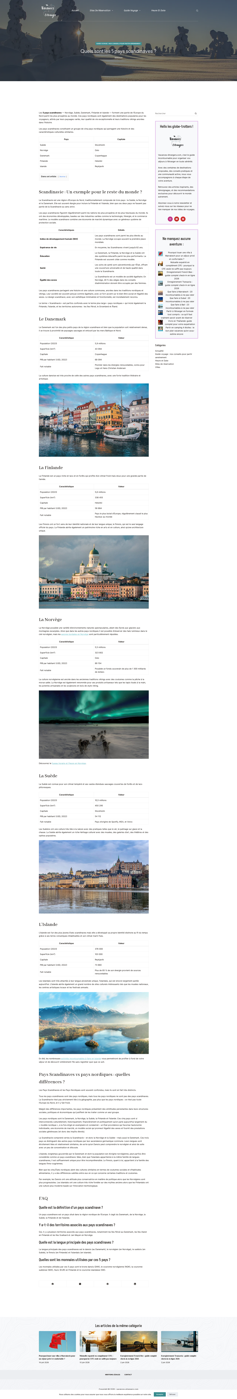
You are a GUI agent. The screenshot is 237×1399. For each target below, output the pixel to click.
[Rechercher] (197, 10)
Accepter (159, 1394)
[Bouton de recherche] (195, 113)
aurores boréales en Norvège (74, 634)
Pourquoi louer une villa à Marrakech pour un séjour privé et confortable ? (180, 255)
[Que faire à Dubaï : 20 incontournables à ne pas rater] (160, 299)
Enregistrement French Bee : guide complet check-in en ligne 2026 (180, 275)
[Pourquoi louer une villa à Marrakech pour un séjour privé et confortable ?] (160, 254)
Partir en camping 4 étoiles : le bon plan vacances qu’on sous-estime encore (180, 330)
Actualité (159, 351)
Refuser (172, 1394)
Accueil (75, 10)
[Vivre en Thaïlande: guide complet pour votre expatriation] (160, 322)
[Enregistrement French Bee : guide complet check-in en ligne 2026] (160, 273)
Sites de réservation (100, 10)
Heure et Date (158, 10)
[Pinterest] (107, 1284)
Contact (128, 1375)
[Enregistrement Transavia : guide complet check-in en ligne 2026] (160, 283)
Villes (157, 367)
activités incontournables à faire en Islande (81, 1058)
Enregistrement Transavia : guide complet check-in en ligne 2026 (180, 285)
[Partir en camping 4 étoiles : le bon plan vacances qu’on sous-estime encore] (160, 328)
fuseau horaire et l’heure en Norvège (69, 763)
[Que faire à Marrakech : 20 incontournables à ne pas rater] (160, 293)
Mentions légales (112, 1375)
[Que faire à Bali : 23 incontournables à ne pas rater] (160, 306)
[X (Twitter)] (80, 1284)
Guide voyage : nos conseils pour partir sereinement (118, 43)
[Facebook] (52, 1284)
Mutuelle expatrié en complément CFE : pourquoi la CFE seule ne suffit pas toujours (178, 265)
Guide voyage (131, 10)
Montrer (63, 177)
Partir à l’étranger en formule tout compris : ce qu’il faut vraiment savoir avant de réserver (177, 314)
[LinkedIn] (135, 1284)
